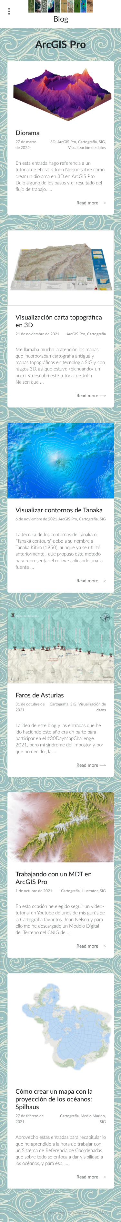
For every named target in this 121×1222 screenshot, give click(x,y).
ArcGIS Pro (66, 142)
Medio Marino (93, 1116)
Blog (60, 19)
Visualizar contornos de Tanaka (59, 510)
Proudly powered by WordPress (39, 1213)
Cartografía (87, 142)
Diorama (27, 133)
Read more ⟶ (91, 203)
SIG (102, 142)
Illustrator (90, 891)
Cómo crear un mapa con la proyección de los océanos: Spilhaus (54, 1099)
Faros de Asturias (39, 695)
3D (52, 142)
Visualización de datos (87, 148)
